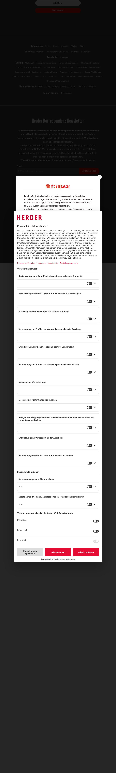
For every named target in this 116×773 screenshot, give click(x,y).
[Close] (99, 177)
